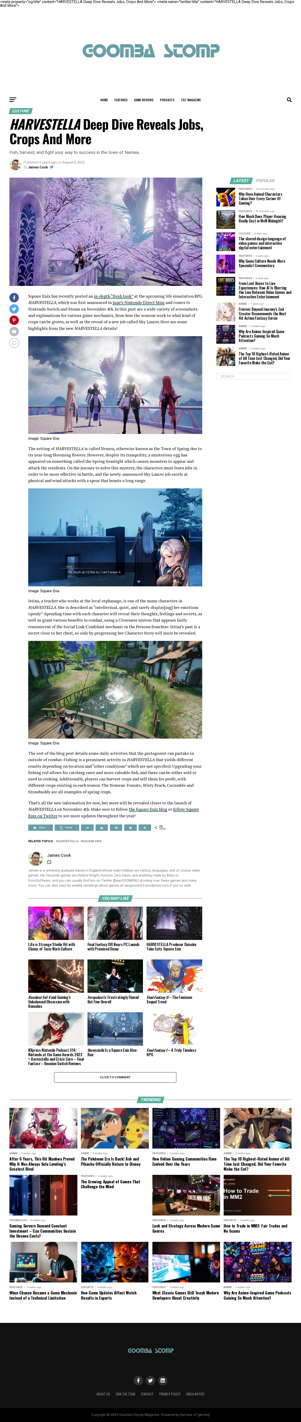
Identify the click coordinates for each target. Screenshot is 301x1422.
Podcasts (167, 99)
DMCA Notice (195, 1393)
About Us (103, 1393)
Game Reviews (143, 99)
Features (121, 99)
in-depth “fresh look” (113, 296)
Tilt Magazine (191, 99)
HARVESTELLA (68, 841)
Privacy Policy (170, 1393)
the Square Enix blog (148, 809)
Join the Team (125, 1393)
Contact (147, 1393)
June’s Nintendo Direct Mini (139, 302)
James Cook (38, 167)
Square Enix (92, 841)
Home (104, 99)
